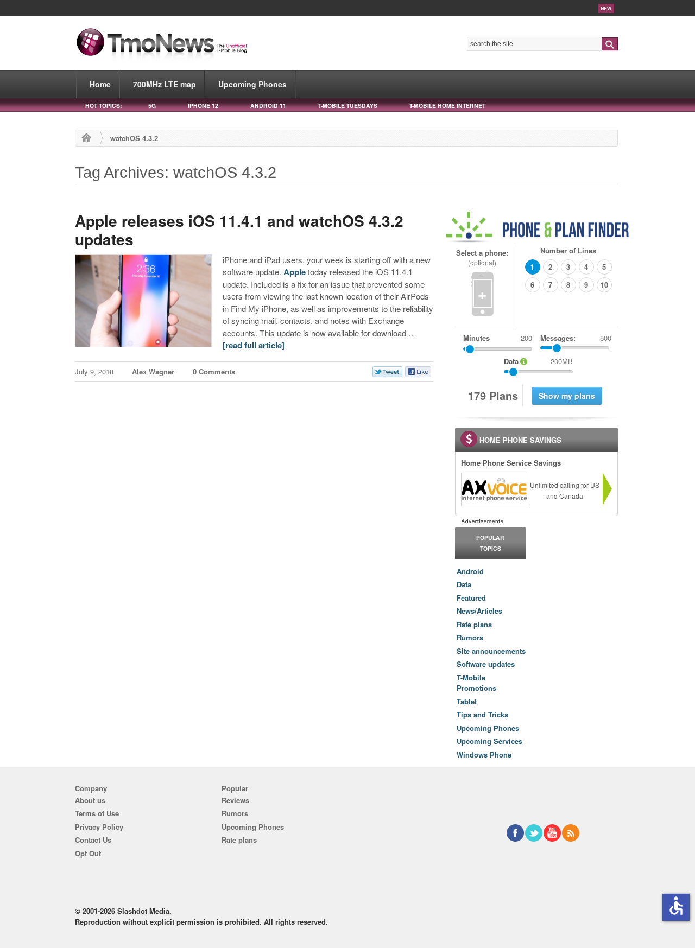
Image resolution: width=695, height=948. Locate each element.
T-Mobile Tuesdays (347, 105)
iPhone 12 (203, 105)
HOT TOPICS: (103, 105)
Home (100, 84)
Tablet (467, 701)
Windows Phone (484, 754)
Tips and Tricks (482, 714)
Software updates (486, 664)
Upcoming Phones (252, 84)
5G (152, 105)
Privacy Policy (99, 827)
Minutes (476, 338)
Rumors (470, 637)
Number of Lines (568, 250)
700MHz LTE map (164, 84)
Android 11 (268, 105)
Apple (294, 272)
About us (90, 800)
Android (470, 571)
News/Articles (479, 611)
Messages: (575, 338)
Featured (471, 598)
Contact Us (93, 840)
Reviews (235, 800)
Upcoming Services (489, 741)
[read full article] (254, 345)
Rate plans (474, 624)
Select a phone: (482, 257)
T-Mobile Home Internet (447, 105)
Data (464, 584)
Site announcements (491, 651)
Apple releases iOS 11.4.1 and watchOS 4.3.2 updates (239, 229)
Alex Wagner (153, 371)
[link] (493, 489)
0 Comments (214, 371)
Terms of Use (97, 813)
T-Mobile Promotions (476, 682)
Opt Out (88, 853)
